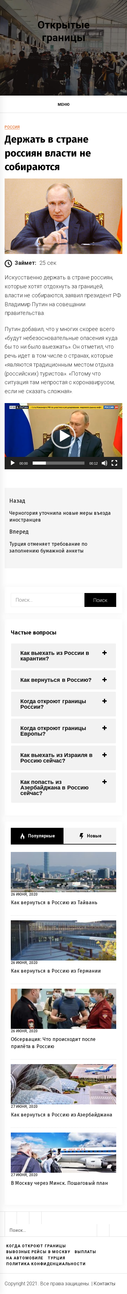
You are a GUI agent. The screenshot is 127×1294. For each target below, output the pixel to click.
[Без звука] (104, 463)
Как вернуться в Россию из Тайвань (54, 902)
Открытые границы (64, 31)
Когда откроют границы (36, 1246)
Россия (12, 127)
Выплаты (85, 1252)
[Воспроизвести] (13, 463)
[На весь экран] (114, 463)
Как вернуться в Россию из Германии (56, 971)
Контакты (104, 1284)
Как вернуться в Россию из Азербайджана (62, 1115)
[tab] (63, 655)
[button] (119, 105)
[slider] (58, 463)
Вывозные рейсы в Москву (38, 1252)
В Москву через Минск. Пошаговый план (59, 1183)
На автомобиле (24, 1258)
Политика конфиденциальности (46, 1264)
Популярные (41, 835)
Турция (56, 1258)
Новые (93, 835)
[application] (63, 436)
